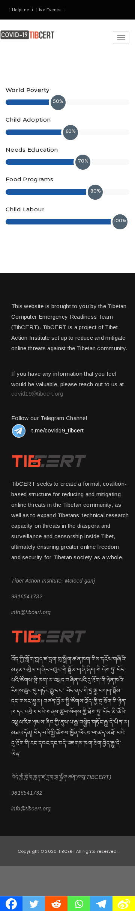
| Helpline (19, 10)
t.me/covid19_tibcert (58, 430)
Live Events (48, 10)
